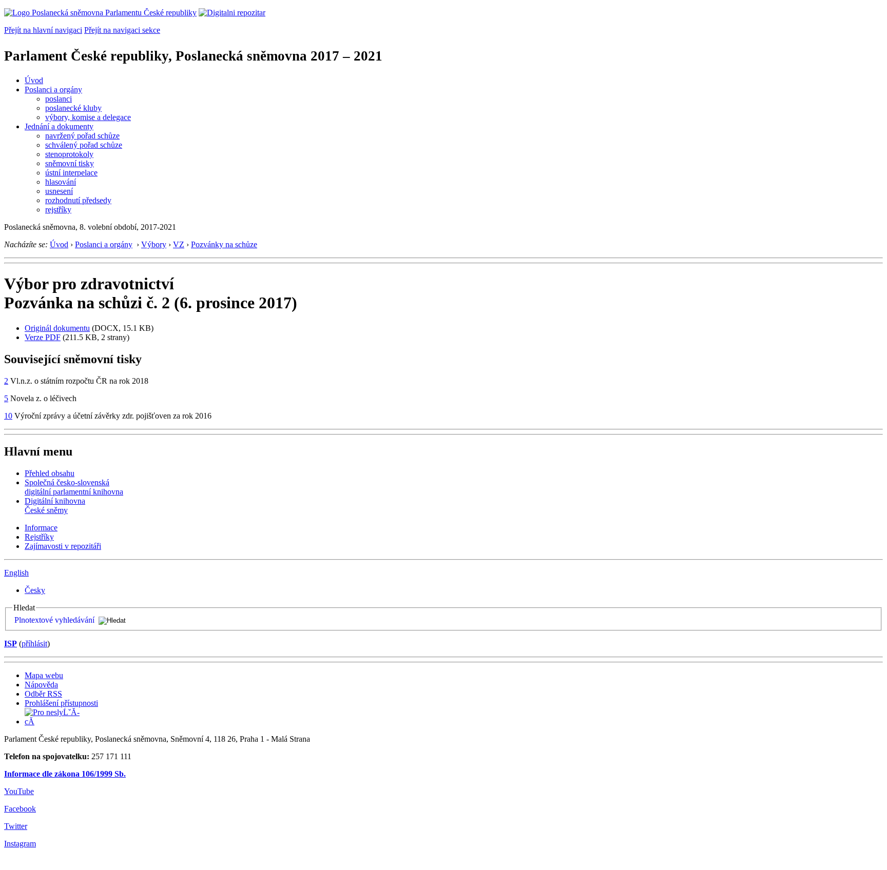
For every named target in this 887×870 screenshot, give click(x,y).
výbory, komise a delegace (88, 117)
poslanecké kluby (73, 108)
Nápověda (41, 684)
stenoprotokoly (69, 154)
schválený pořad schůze (83, 145)
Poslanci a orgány (53, 89)
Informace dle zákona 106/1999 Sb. (65, 773)
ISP (10, 643)
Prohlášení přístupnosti (61, 703)
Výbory (153, 244)
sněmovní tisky (69, 163)
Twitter (15, 826)
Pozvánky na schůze (224, 244)
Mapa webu (44, 675)
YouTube (19, 791)
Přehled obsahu (49, 473)
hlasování (60, 181)
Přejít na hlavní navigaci (43, 30)
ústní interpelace (71, 172)
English (16, 572)
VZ (178, 244)
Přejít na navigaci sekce (122, 30)
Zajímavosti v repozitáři (63, 546)
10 (8, 415)
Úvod (34, 80)
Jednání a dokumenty (59, 126)
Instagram (20, 843)
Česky (35, 590)
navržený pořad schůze (82, 135)
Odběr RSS (43, 693)
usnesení (59, 191)
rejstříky (58, 209)
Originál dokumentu (57, 328)
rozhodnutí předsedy (78, 200)
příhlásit (34, 643)
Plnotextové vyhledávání (54, 620)
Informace (41, 527)
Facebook (20, 808)
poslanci (58, 98)
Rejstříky (39, 536)
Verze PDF (43, 337)
